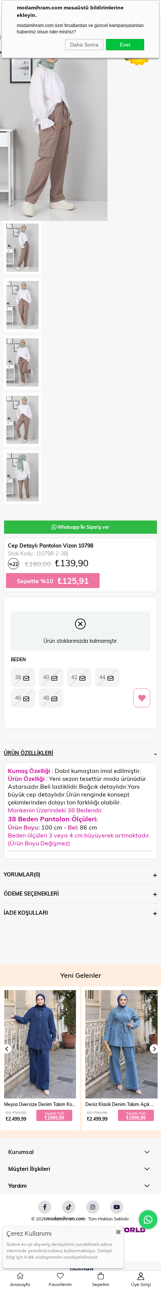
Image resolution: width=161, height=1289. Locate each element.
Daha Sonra (84, 45)
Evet (125, 45)
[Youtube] (116, 1207)
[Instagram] (92, 1207)
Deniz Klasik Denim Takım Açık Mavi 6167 (40, 1104)
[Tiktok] (68, 1207)
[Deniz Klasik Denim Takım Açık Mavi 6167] (40, 1044)
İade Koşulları (26, 912)
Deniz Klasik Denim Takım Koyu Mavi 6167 (121, 1104)
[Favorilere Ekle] (142, 698)
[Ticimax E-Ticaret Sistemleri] (80, 1268)
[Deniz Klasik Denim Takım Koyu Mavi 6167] (121, 1044)
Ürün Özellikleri (28, 752)
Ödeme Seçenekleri (31, 893)
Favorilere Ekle (70, 996)
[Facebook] (44, 1207)
